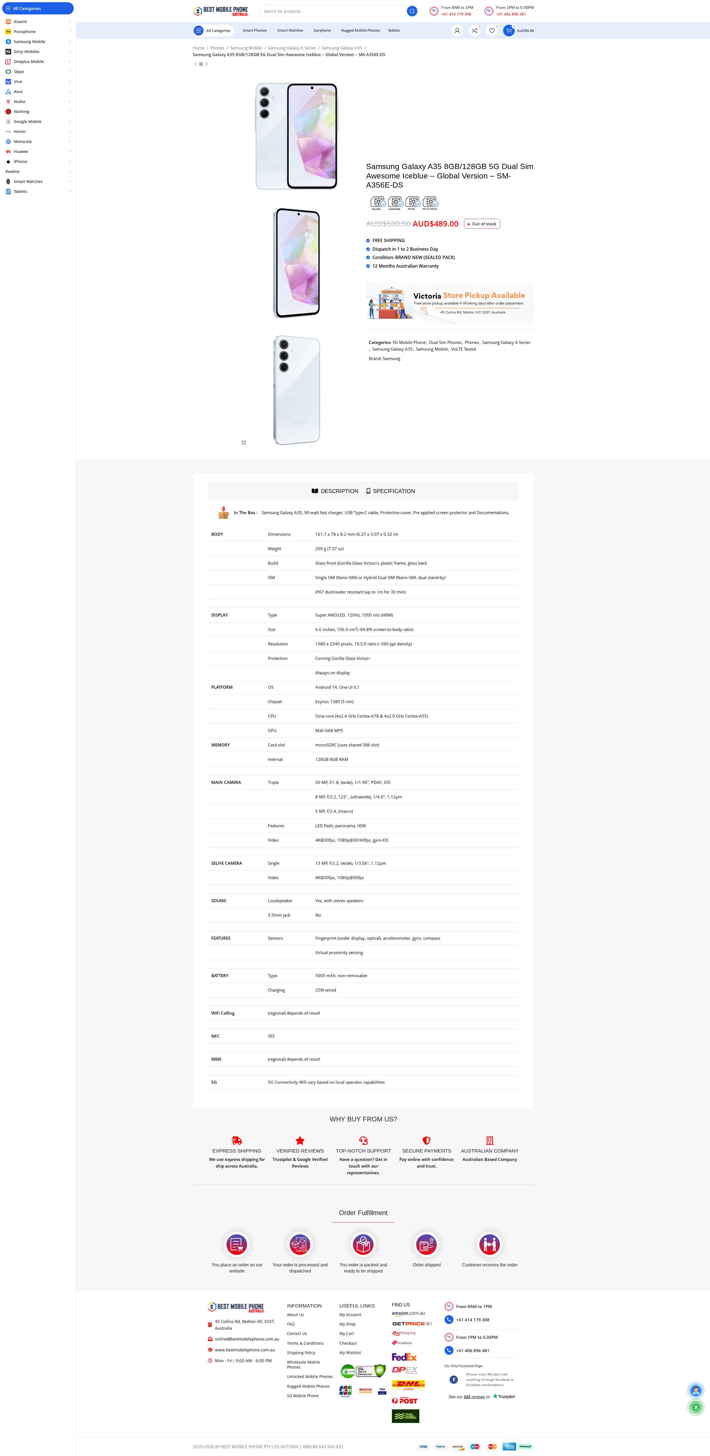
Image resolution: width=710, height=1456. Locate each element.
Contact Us (297, 1333)
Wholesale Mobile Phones (303, 1364)
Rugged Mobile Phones (308, 1386)
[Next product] (206, 64)
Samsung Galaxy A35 (342, 48)
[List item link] (482, 1319)
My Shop (347, 1324)
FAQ (291, 1324)
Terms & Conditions (305, 1343)
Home (199, 48)
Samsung (391, 358)
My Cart (346, 1333)
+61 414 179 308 (456, 14)
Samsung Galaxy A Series (292, 48)
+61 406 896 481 (511, 14)
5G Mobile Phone (409, 342)
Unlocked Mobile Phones (310, 1376)
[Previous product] (195, 64)
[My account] (457, 30)
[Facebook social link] (454, 1379)
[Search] (412, 11)
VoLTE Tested (463, 349)
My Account (350, 1314)
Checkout (348, 1343)
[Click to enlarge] (244, 442)
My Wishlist (350, 1352)
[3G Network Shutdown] (404, 202)
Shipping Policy (301, 1352)
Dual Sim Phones (445, 342)
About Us (295, 1314)
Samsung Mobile (246, 48)
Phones (217, 48)
